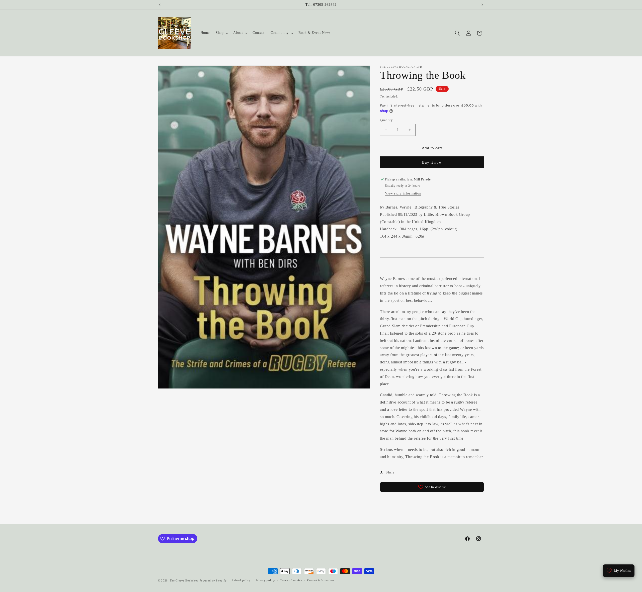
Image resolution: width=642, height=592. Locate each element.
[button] (221, 33)
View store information (403, 193)
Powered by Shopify (213, 580)
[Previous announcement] (159, 5)
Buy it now (432, 162)
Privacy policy (265, 580)
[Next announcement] (482, 5)
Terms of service (291, 580)
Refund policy (241, 580)
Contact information (320, 580)
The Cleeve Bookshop (184, 580)
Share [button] (390, 472)
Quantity (386, 120)
